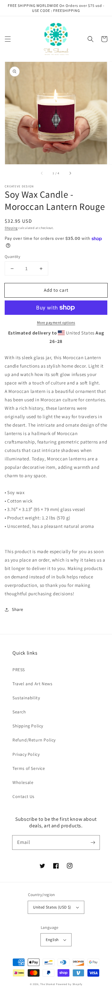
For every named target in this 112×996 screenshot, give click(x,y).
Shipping (11, 228)
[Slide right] (70, 173)
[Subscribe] (93, 842)
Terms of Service (28, 768)
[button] (8, 39)
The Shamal (47, 984)
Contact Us (23, 796)
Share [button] (17, 609)
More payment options (56, 322)
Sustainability (26, 698)
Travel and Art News (32, 683)
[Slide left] (42, 173)
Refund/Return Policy (34, 740)
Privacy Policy (26, 754)
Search (19, 712)
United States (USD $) (52, 907)
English (52, 939)
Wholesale (22, 782)
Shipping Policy (27, 726)
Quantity (12, 256)
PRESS (18, 669)
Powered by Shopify (69, 984)
